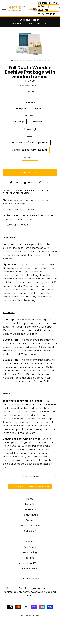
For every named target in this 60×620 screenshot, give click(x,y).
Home (29, 498)
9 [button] (34, 60)
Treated (30, 102)
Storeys (30, 116)
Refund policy (30, 530)
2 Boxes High (38, 121)
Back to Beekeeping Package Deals (32, 486)
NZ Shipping (30, 552)
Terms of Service (30, 525)
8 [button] (32, 60)
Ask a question (30, 477)
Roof (30, 136)
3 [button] (18, 60)
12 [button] (43, 60)
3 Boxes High (29, 129)
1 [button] (12, 60)
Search (30, 520)
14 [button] (48, 60)
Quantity (30, 157)
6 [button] (26, 60)
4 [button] (21, 60)
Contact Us (30, 509)
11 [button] (40, 60)
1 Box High (18, 121)
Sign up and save (30, 578)
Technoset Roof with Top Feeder (29, 142)
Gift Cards (30, 547)
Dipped (38, 108)
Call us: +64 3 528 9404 (48, 4)
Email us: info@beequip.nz (48, 11)
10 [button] (37, 60)
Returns (30, 557)
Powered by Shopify (30, 616)
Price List (30, 541)
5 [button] (23, 60)
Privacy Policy (30, 568)
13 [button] (45, 60)
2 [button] (15, 60)
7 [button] (29, 60)
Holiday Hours (30, 514)
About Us (30, 504)
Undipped (22, 108)
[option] (30, 21)
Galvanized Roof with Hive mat (29, 149)
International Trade (30, 563)
